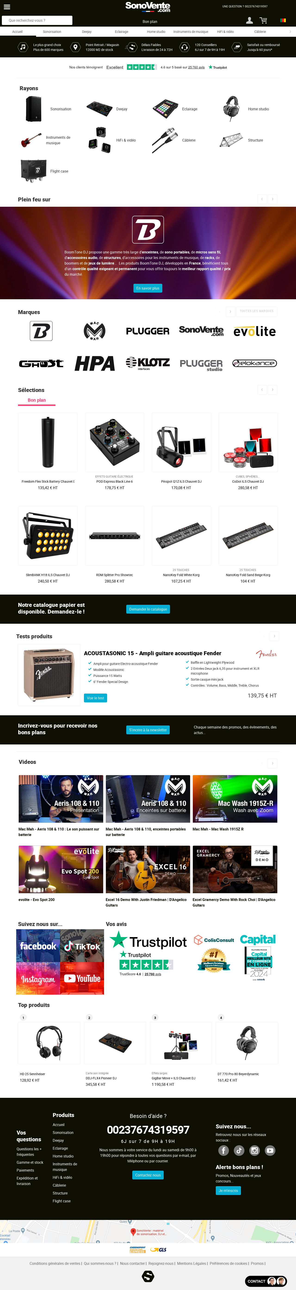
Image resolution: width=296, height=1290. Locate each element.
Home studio (156, 31)
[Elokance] (254, 363)
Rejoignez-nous (160, 1263)
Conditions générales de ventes (55, 1263)
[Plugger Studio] (201, 363)
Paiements (25, 1170)
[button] (262, 199)
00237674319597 (148, 1129)
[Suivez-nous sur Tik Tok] (82, 945)
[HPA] (94, 363)
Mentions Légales (191, 1263)
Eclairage (121, 31)
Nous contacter (132, 1263)
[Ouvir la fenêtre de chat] (266, 1281)
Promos (257, 1263)
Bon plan (150, 21)
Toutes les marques (257, 311)
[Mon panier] (262, 20)
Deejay (87, 31)
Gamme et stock (30, 1162)
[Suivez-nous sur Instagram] (38, 978)
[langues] (282, 20)
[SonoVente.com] (201, 331)
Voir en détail (49, 480)
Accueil (17, 31)
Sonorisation (52, 31)
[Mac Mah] (94, 331)
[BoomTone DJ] (41, 331)
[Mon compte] (249, 20)
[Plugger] (148, 331)
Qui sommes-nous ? (100, 1263)
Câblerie (260, 31)
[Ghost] (41, 363)
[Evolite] (254, 331)
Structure (255, 140)
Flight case (59, 171)
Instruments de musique (190, 31)
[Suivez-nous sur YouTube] (82, 978)
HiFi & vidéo (225, 31)
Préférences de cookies (228, 1263)
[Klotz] (148, 363)
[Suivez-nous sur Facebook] (38, 945)
